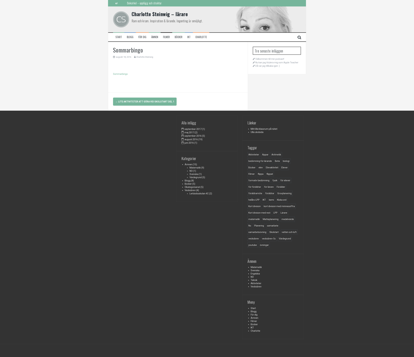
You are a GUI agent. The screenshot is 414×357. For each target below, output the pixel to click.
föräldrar (269, 193)
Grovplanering (284, 193)
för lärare (269, 187)
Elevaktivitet (272, 167)
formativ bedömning (258, 180)
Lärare (284, 212)
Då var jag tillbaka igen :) (267, 66)
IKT (189, 37)
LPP (275, 212)
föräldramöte (255, 193)
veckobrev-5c (269, 238)
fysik (274, 180)
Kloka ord (281, 200)
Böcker (178, 37)
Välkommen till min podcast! (269, 59)
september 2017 (193, 129)
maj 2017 (189, 132)
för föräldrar (254, 187)
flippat (270, 174)
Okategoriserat (192, 187)
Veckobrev (190, 190)
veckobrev (253, 238)
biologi (286, 161)
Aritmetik (276, 154)
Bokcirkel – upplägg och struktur (144, 3)
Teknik (254, 280)
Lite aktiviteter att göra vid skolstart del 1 (144, 101)
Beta (277, 161)
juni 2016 (189, 143)
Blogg (130, 37)
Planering (259, 225)
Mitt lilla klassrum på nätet (264, 129)
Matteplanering (270, 219)
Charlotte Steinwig (144, 57)
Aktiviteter (253, 154)
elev (261, 167)
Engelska (255, 273)
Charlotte (201, 37)
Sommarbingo (120, 74)
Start (118, 37)
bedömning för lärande (260, 161)
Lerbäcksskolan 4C (199, 193)
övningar (264, 245)
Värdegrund (196, 177)
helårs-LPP (254, 200)
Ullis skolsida (257, 132)
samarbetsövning (257, 232)
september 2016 (193, 136)
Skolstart (274, 232)
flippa (260, 174)
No (249, 225)
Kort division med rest (259, 212)
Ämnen (154, 37)
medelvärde (288, 219)
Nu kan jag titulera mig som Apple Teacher (276, 62)
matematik (254, 219)
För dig (142, 37)
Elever (284, 167)
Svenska (194, 174)
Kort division (254, 206)
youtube (252, 245)
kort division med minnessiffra (279, 206)
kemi (271, 200)
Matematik (195, 167)
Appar (265, 154)
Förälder (281, 187)
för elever (285, 180)
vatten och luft (289, 232)
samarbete (272, 225)
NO (191, 171)
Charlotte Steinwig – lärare (160, 14)
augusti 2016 (191, 139)
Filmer (166, 37)
